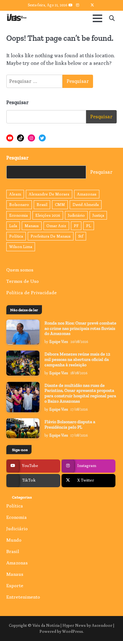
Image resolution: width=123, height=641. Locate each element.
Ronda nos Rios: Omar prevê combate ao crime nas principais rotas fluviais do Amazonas (80, 328)
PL (88, 225)
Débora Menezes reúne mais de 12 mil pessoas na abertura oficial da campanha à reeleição (77, 360)
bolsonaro (19, 204)
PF (76, 225)
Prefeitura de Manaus (51, 236)
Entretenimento (23, 597)
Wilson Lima (20, 246)
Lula (13, 225)
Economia (18, 215)
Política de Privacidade (31, 292)
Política (16, 236)
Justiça (98, 215)
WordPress (72, 631)
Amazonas (87, 194)
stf (80, 236)
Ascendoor (102, 625)
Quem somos (19, 269)
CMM (60, 204)
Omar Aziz (56, 225)
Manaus (32, 225)
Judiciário (76, 215)
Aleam (15, 194)
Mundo (13, 540)
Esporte (14, 585)
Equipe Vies (59, 341)
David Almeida (86, 204)
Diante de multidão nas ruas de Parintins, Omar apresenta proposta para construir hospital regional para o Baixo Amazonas (80, 393)
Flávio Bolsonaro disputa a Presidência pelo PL (69, 424)
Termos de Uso (22, 281)
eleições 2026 (47, 215)
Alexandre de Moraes (49, 194)
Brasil (42, 204)
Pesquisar (17, 102)
